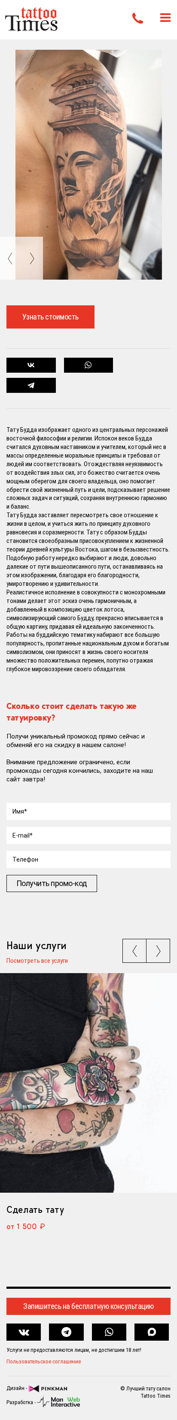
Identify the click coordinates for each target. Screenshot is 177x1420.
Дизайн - (17, 1388)
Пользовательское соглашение (43, 1361)
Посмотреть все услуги (37, 961)
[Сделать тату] (88, 1082)
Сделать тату (35, 1209)
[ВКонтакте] (31, 365)
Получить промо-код (51, 883)
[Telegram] (31, 385)
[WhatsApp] (88, 365)
